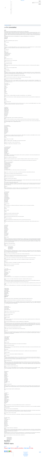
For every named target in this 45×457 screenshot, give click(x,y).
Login (11, 13)
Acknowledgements (25, 454)
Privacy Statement (25, 455)
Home (11, 1)
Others (11, 12)
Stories (11, 8)
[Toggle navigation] (5, 7)
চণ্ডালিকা (8, 25)
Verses (11, 4)
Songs (11, 5)
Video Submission (25, 453)
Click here (26, 448)
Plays (11, 9)
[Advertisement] (22, 19)
